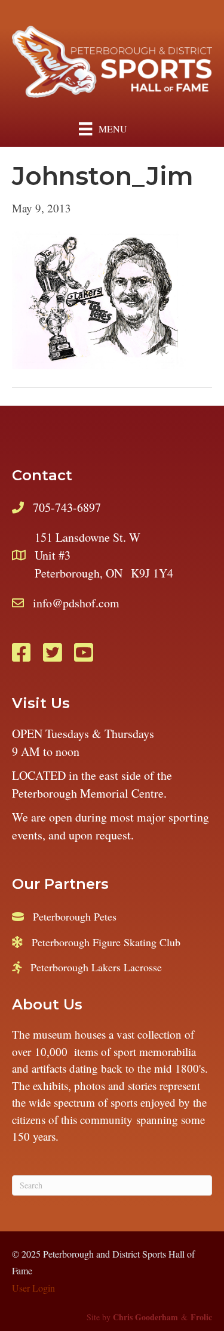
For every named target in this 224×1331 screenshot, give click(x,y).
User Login (33, 1287)
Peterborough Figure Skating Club (106, 942)
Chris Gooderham (145, 1317)
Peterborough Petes (74, 916)
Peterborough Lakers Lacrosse (96, 967)
